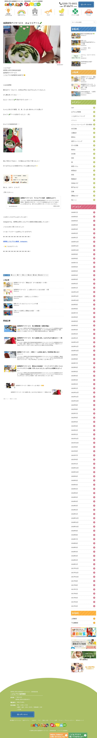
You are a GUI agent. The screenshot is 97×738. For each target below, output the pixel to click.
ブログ (39, 720)
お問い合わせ (87, 4)
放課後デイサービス (44, 275)
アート (20, 275)
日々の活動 (7, 275)
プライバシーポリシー (69, 720)
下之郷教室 (74, 623)
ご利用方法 (33, 720)
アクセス (61, 720)
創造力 (30, 275)
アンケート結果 (53, 720)
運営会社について (80, 720)
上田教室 (74, 618)
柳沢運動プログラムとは (15, 720)
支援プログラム (26, 720)
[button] (94, 22)
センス (25, 275)
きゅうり (14, 275)
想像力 (35, 275)
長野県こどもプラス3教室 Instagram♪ (15, 241)
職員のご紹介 (45, 720)
